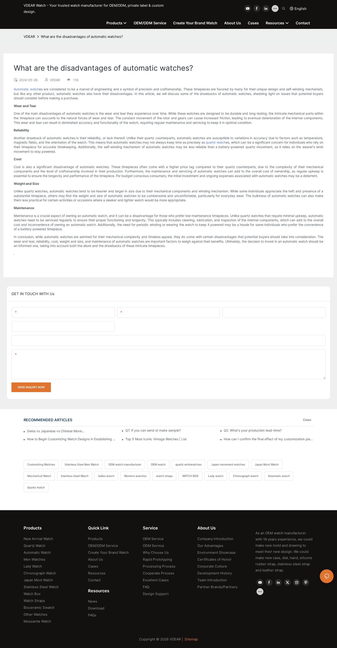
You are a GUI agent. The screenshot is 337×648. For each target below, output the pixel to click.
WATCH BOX (190, 476)
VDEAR (29, 36)
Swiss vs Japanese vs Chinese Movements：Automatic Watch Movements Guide (56, 431)
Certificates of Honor (214, 559)
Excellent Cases (156, 580)
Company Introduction (215, 539)
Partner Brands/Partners (217, 587)
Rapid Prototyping (157, 559)
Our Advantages (210, 545)
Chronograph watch (245, 476)
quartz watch (216, 142)
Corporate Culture (212, 566)
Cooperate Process (158, 573)
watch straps (164, 476)
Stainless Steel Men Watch (82, 464)
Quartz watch (36, 487)
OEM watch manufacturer (124, 464)
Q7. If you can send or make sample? (153, 430)
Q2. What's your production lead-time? (253, 430)
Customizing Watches (41, 464)
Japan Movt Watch (267, 464)
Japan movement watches (228, 464)
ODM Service (153, 545)
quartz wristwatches (188, 464)
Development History (214, 573)
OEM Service (153, 539)
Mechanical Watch (39, 476)
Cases (307, 419)
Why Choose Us (156, 552)
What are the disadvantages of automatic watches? (82, 36)
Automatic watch (26, 89)
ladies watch (106, 476)
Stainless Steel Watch (74, 476)
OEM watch (158, 464)
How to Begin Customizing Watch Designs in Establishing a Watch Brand (72, 439)
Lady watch (215, 476)
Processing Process (159, 566)
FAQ (146, 587)
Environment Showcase (216, 552)
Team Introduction (212, 580)
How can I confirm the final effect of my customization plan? (268, 439)
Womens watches (135, 476)
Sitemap (191, 639)
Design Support (155, 594)
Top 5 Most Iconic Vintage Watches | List (156, 439)
